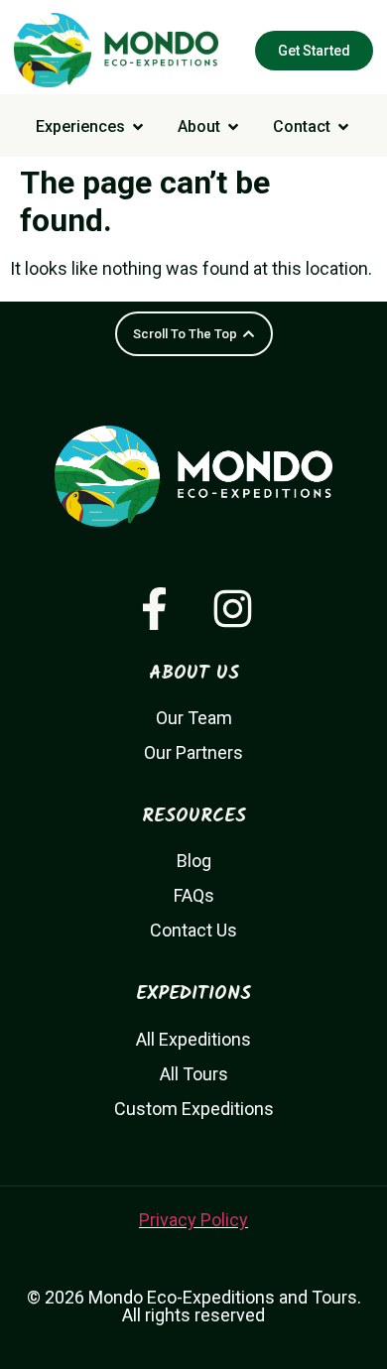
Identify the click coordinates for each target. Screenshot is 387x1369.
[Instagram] (232, 608)
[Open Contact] (343, 127)
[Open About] (233, 127)
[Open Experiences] (138, 127)
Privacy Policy (193, 1219)
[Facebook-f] (154, 608)
